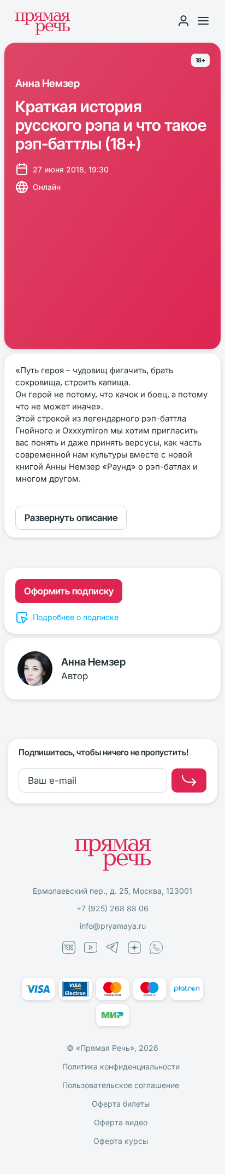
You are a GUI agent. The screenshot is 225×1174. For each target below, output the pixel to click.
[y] (188, 780)
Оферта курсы (120, 1141)
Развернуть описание (71, 517)
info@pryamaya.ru (113, 925)
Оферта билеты (121, 1103)
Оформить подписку (69, 591)
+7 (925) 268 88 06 (112, 908)
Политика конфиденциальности (121, 1066)
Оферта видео (120, 1122)
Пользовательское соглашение (120, 1085)
